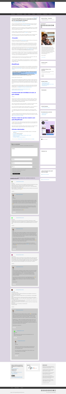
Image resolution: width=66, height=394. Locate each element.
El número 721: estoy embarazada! (17, 134)
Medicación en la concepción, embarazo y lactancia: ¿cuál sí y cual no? (22, 135)
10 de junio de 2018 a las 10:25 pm (20, 181)
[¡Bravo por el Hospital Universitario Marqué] (44, 127)
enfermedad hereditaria (18, 68)
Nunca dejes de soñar (44, 85)
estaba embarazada (23, 40)
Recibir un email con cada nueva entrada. (16, 171)
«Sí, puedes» (14, 133)
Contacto (22, 387)
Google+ (44, 25)
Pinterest (48, 25)
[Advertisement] (48, 96)
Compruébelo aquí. (15, 373)
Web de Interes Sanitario (13, 371)
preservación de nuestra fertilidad (26, 24)
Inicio (12, 387)
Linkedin (46, 25)
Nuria (20, 21)
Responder (13, 191)
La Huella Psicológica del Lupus (45, 83)
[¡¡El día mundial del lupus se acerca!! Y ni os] (48, 131)
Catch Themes (54, 392)
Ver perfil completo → (43, 57)
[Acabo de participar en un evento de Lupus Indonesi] (48, 127)
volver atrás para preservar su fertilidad (18, 115)
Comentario (13, 148)
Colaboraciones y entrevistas (45, 113)
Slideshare (51, 25)
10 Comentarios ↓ (23, 21)
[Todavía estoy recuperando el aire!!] (52, 131)
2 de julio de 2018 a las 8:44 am (19, 194)
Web (12, 166)
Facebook (41, 25)
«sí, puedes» (26, 32)
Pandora (12, 291)
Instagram (53, 25)
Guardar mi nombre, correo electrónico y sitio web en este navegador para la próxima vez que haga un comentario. (24, 168)
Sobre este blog (17, 387)
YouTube (49, 25)
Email (41, 27)
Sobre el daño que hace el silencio (46, 82)
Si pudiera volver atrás (16, 131)
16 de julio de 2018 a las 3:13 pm (20, 330)
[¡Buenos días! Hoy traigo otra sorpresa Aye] (44, 131)
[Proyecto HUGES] (45, 179)
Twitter (43, 25)
